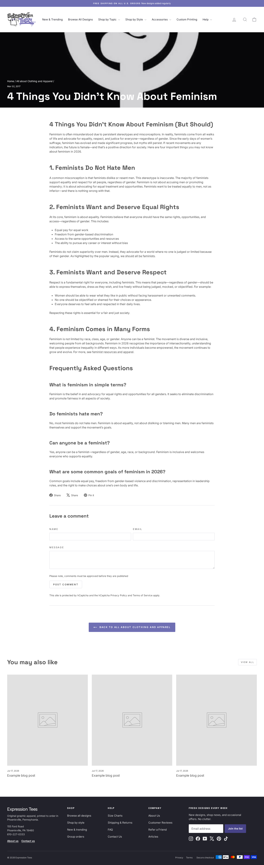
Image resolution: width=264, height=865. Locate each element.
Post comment (65, 584)
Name (53, 529)
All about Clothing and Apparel (34, 81)
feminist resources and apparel (112, 352)
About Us (154, 815)
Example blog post (21, 775)
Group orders (75, 836)
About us (12, 840)
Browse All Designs (80, 19)
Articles (153, 836)
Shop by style (75, 822)
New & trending (77, 829)
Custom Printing (187, 19)
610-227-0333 (16, 834)
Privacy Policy (118, 595)
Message (56, 547)
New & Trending (52, 19)
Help (206, 19)
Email (137, 529)
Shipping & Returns (120, 822)
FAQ (110, 829)
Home (10, 81)
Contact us (28, 840)
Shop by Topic (107, 19)
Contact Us (115, 836)
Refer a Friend (157, 829)
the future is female (76, 147)
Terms (189, 857)
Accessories (160, 19)
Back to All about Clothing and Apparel (134, 627)
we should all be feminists (138, 256)
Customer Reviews (160, 822)
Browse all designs (79, 815)
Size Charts (115, 815)
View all (247, 662)
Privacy (179, 857)
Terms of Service (142, 595)
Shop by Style (134, 19)
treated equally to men (187, 186)
